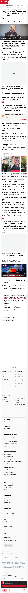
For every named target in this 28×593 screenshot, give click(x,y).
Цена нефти (6, 469)
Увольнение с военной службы (10, 452)
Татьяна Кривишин (8, 17)
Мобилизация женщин (8, 456)
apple (14, 554)
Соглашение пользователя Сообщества (20, 393)
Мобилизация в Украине (10, 451)
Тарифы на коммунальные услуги (11, 474)
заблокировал (14, 285)
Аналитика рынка (7, 510)
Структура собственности (20, 404)
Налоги (5, 476)
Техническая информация (20, 398)
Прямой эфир (7, 424)
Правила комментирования (20, 396)
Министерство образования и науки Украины (13, 497)
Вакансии (17, 402)
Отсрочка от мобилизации (9, 459)
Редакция (3, 393)
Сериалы (5, 491)
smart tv (5, 557)
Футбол (5, 521)
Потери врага (7, 446)
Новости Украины (10, 5)
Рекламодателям (5, 401)
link (15, 377)
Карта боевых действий (9, 438)
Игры (16, 411)
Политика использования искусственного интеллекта (7, 409)
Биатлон (5, 524)
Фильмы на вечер (7, 487)
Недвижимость (7, 508)
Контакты (17, 400)
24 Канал (3, 5)
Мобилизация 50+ (7, 454)
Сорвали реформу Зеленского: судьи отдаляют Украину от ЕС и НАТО (13, 255)
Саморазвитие (7, 502)
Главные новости (7, 421)
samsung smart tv (14, 557)
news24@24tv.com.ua (6, 371)
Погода (5, 430)
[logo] (5, 2)
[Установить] (14, 584)
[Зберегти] (24, 22)
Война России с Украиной (10, 434)
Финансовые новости (8, 472)
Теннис (5, 523)
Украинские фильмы (8, 485)
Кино (5, 482)
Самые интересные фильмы (10, 483)
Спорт (5, 518)
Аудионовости (7, 428)
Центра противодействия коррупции (14, 299)
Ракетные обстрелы (8, 436)
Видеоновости (7, 426)
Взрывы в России (7, 445)
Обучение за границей (8, 504)
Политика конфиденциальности (6, 406)
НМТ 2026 (6, 500)
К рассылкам (8, 545)
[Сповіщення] (26, 2)
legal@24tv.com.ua (16, 576)
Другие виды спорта (8, 526)
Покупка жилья (7, 511)
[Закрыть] (25, 582)
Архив (16, 406)
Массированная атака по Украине (11, 443)
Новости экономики (9, 467)
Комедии (5, 489)
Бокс (5, 519)
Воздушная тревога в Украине (10, 441)
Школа (5, 498)
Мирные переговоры (8, 439)
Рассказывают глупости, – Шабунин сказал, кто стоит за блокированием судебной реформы (21, 5)
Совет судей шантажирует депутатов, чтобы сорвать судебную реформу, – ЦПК (12, 88)
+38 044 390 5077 (18, 371)
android (5, 554)
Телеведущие (4, 399)
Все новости (7, 419)
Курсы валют (6, 470)
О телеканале (4, 397)
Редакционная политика (6, 395)
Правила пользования (6, 403)
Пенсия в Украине (7, 477)
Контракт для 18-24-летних (9, 458)
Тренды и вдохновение (9, 513)
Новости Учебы (7, 495)
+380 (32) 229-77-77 (9, 575)
